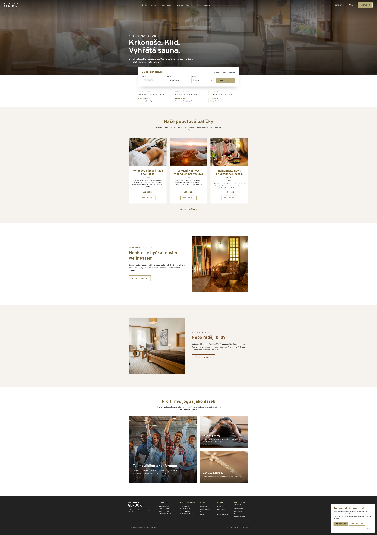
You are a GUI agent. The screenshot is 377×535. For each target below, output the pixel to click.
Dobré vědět (221, 509)
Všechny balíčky (187, 209)
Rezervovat (365, 5)
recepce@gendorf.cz (165, 513)
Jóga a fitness (238, 511)
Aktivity (198, 5)
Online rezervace (222, 515)
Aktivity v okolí (238, 508)
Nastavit (368, 528)
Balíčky (146, 5)
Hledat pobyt (225, 80)
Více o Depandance (203, 357)
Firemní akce (189, 5)
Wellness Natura (139, 278)
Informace (207, 5)
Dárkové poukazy (239, 517)
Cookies (229, 527)
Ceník (219, 512)
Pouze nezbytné (357, 523)
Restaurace (179, 5)
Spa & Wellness (166, 5)
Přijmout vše (340, 523)
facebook (237, 527)
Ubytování (154, 5)
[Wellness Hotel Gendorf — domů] (11, 5)
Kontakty (220, 506)
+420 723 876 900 (340, 5)
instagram (245, 527)
